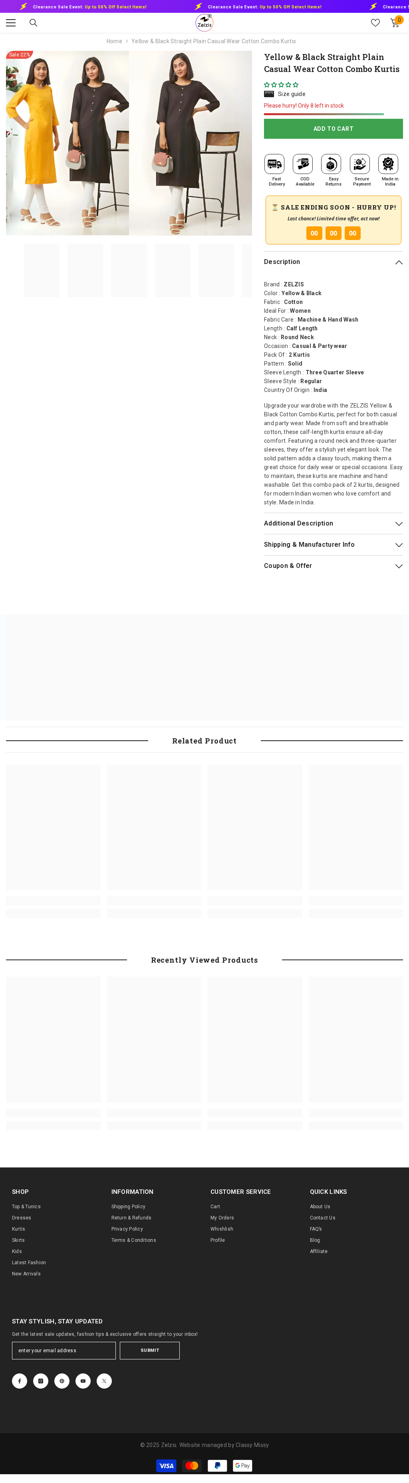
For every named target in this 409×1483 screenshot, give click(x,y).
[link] (53, 900)
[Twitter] (104, 1381)
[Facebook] (19, 1381)
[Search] (33, 23)
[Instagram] (40, 1381)
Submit (150, 1350)
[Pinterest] (61, 1381)
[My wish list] (375, 22)
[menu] (11, 23)
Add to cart (334, 129)
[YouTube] (83, 1381)
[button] (282, 85)
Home (114, 41)
